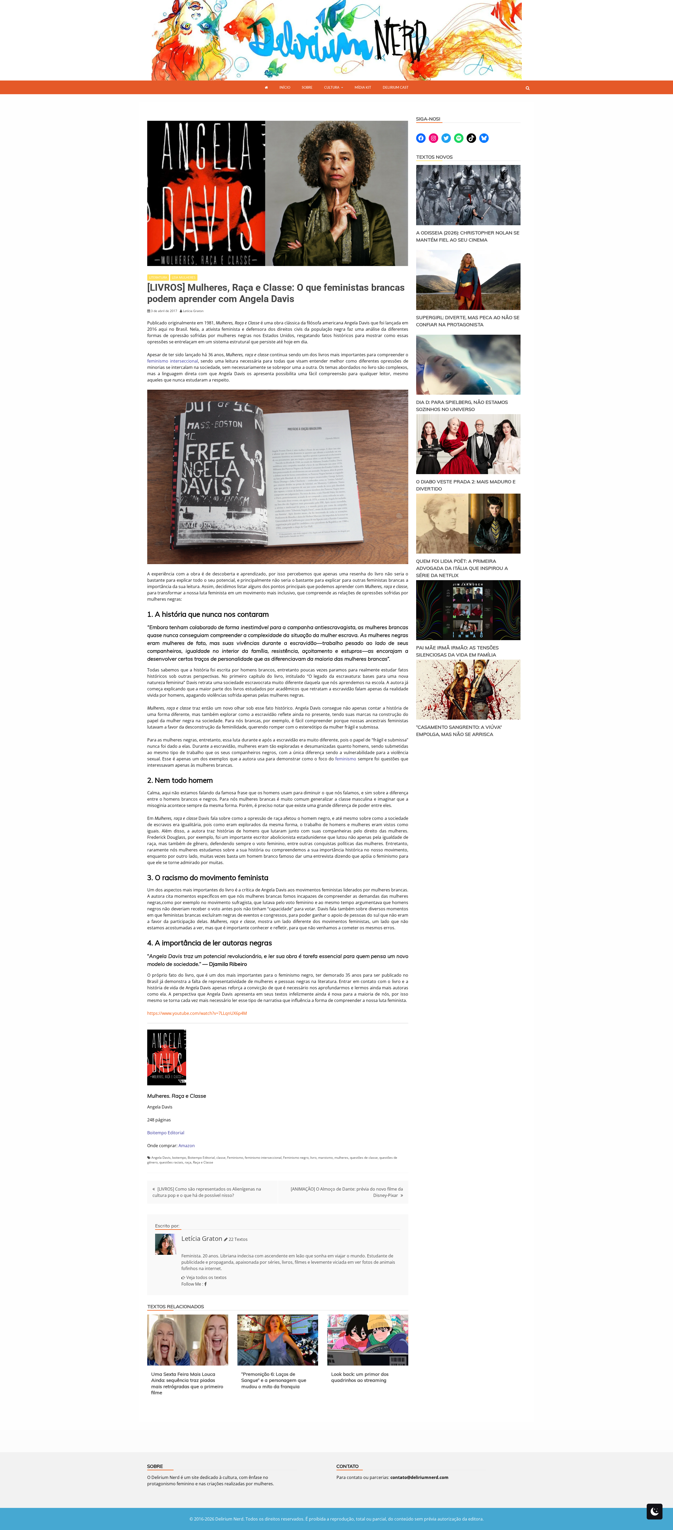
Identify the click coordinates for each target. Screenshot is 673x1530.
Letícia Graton (201, 1238)
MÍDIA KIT (363, 87)
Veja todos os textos (206, 1277)
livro (313, 1157)
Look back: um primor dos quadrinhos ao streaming (360, 1377)
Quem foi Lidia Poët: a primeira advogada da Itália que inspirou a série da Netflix (462, 568)
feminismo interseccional (172, 361)
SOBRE (307, 87)
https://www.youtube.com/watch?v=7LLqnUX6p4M (197, 1013)
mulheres (341, 1157)
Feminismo (235, 1157)
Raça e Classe (203, 1162)
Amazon (187, 1145)
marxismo (325, 1157)
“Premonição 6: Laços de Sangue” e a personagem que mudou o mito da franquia (273, 1380)
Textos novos (434, 157)
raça (188, 1162)
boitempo (179, 1157)
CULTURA (331, 87)
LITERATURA (158, 277)
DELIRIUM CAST (396, 87)
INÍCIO (284, 87)
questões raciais (171, 1162)
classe (221, 1157)
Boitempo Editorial (165, 1133)
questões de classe (364, 1157)
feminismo (346, 759)
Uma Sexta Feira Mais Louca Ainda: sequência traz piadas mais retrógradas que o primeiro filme (187, 1383)
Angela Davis (161, 1157)
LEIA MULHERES (184, 277)
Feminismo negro (296, 1157)
